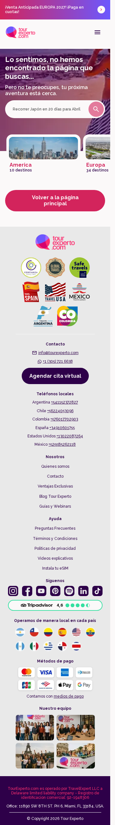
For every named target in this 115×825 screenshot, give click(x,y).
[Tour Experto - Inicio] (20, 32)
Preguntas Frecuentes (55, 528)
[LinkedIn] (83, 591)
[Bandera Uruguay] (48, 646)
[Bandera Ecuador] (90, 632)
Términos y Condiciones (55, 538)
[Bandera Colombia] (48, 632)
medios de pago (69, 696)
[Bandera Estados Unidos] (76, 632)
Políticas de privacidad (55, 548)
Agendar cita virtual (55, 376)
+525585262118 (62, 444)
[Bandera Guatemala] (20, 646)
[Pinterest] (55, 591)
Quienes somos (55, 466)
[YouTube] (41, 591)
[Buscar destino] (96, 109)
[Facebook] (27, 591)
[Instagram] (13, 591)
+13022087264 (70, 436)
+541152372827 (64, 402)
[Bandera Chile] (34, 632)
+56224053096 (60, 411)
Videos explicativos (55, 558)
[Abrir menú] (97, 32)
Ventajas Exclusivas (55, 486)
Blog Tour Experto (55, 496)
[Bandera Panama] (62, 646)
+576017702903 (64, 419)
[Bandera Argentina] (20, 632)
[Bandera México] (34, 646)
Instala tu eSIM (55, 568)
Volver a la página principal (55, 200)
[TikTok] (97, 591)
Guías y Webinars (55, 506)
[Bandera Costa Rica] (76, 646)
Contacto (55, 476)
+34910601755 (62, 428)
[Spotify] (69, 591)
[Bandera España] (62, 632)
